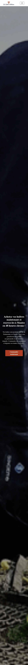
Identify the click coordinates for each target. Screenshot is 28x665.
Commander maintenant (14, 353)
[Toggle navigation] (22, 3)
